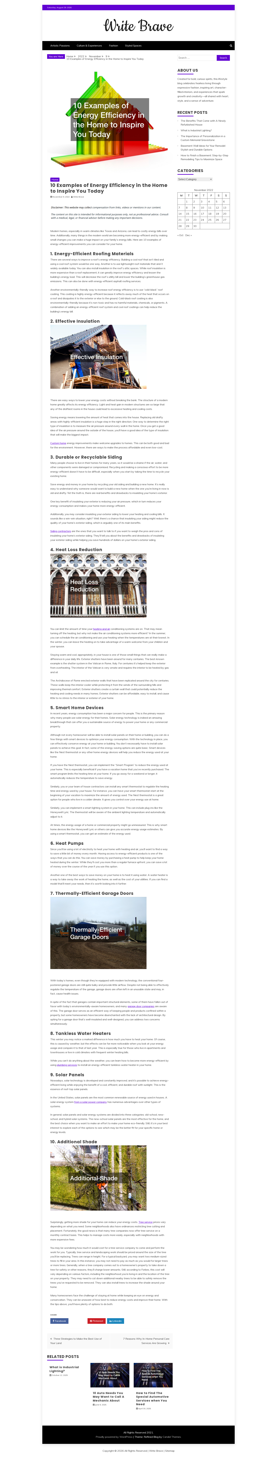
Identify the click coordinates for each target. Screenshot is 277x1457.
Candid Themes (172, 1436)
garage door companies (141, 1006)
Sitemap (170, 1450)
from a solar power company (90, 1102)
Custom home (58, 443)
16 (195, 213)
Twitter (79, 1321)
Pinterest (97, 1321)
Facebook (60, 1321)
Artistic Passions (60, 45)
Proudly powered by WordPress (114, 1436)
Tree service (145, 1222)
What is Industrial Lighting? (64, 1369)
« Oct (180, 235)
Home (54, 179)
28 (180, 226)
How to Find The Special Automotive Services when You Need (152, 1398)
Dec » (188, 235)
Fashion (113, 45)
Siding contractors (60, 531)
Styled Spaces (133, 45)
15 (187, 213)
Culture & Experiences (89, 45)
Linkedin (117, 1321)
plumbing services (67, 1065)
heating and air (101, 628)
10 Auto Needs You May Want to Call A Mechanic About (108, 1396)
